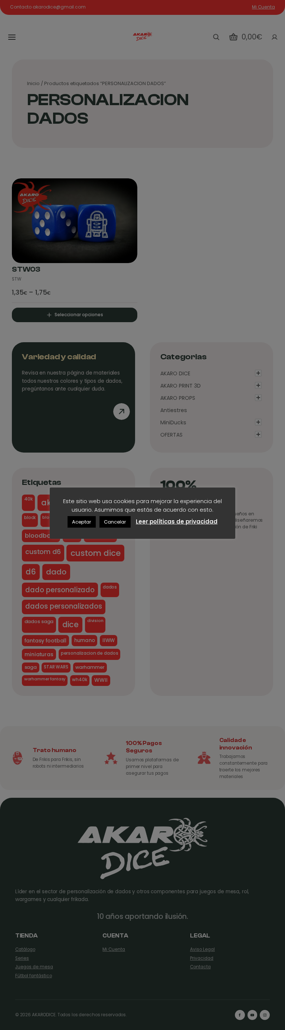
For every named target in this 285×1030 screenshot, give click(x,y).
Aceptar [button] (81, 521)
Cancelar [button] (115, 521)
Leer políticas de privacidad (176, 521)
